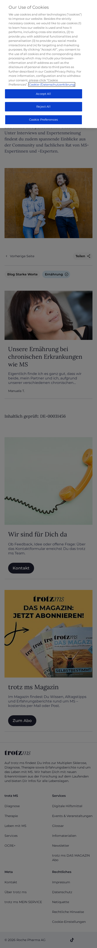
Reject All (43, 106)
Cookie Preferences (43, 119)
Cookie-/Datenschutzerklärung (52, 84)
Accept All (43, 93)
